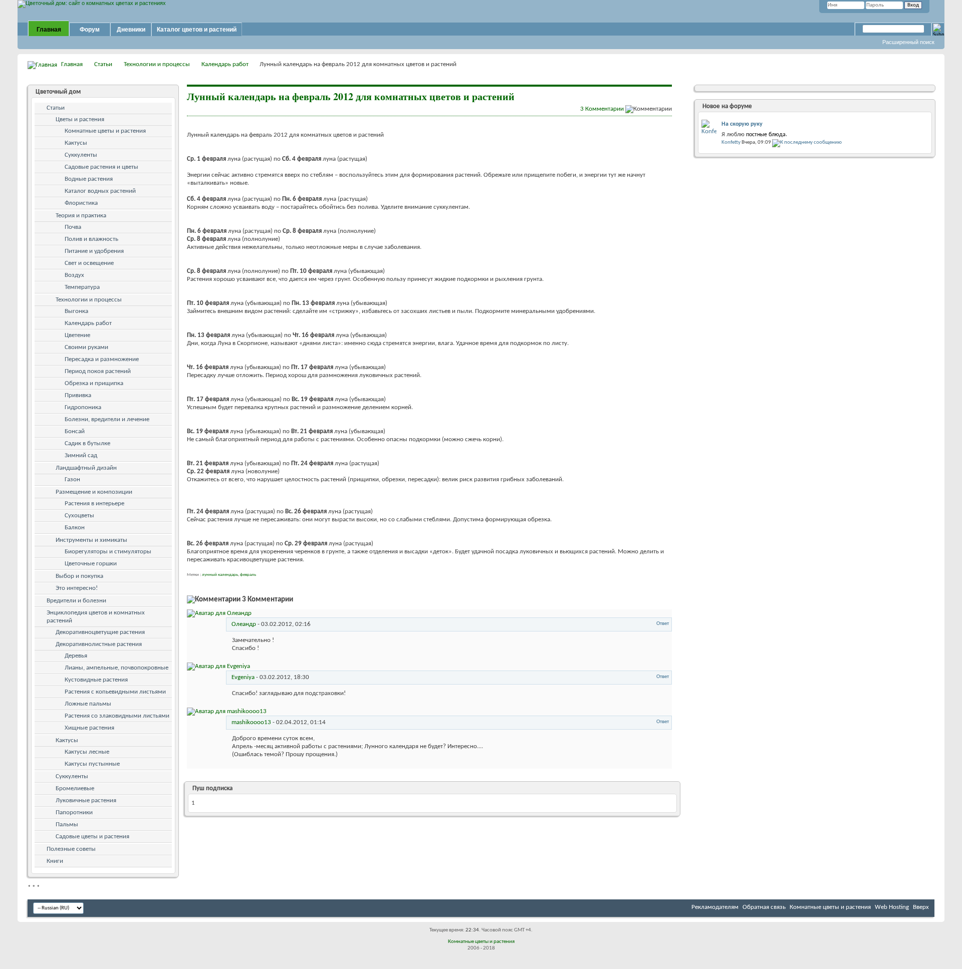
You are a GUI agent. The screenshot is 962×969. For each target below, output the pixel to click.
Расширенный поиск (908, 42)
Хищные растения (89, 728)
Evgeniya (243, 677)
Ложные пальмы (88, 704)
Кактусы (76, 143)
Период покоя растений (98, 371)
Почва (73, 227)
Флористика (81, 203)
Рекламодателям (715, 907)
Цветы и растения (80, 119)
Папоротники (74, 812)
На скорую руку (742, 124)
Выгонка (76, 311)
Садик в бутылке (87, 443)
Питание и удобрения (94, 251)
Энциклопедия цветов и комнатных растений (96, 616)
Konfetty (731, 142)
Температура (82, 287)
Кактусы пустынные (92, 764)
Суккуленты (81, 155)
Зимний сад (81, 455)
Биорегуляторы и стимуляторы (108, 551)
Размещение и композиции (94, 492)
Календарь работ (225, 64)
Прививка (78, 395)
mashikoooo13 (251, 722)
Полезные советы (71, 849)
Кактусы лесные (87, 752)
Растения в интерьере (94, 503)
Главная (49, 29)
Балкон (75, 527)
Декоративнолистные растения (99, 644)
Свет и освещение (89, 263)
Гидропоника (83, 407)
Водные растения (89, 179)
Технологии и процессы (157, 64)
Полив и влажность (91, 239)
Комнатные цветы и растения (105, 131)
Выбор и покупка (79, 576)
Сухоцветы (79, 515)
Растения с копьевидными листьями (115, 692)
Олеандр (243, 624)
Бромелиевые (75, 788)
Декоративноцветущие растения (100, 632)
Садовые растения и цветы (101, 167)
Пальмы (67, 824)
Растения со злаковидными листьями (117, 716)
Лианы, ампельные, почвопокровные (116, 668)
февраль (248, 574)
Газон (72, 479)
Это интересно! (77, 588)
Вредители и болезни (76, 600)
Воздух (74, 275)
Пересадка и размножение (102, 359)
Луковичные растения (86, 800)
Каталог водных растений (100, 191)
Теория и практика (81, 215)
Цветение (77, 335)
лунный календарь (220, 574)
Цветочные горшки (91, 563)
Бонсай (75, 431)
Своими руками (86, 347)
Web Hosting (892, 907)
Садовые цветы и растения (92, 836)
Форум (90, 29)
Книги (55, 861)
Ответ (662, 623)
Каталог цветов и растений (196, 29)
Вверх (921, 907)
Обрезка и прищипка (94, 383)
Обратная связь (764, 907)
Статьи (103, 64)
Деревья (76, 656)
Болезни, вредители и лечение (107, 419)
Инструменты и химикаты (91, 540)
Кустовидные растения (96, 680)
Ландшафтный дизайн (86, 468)
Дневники (131, 29)
